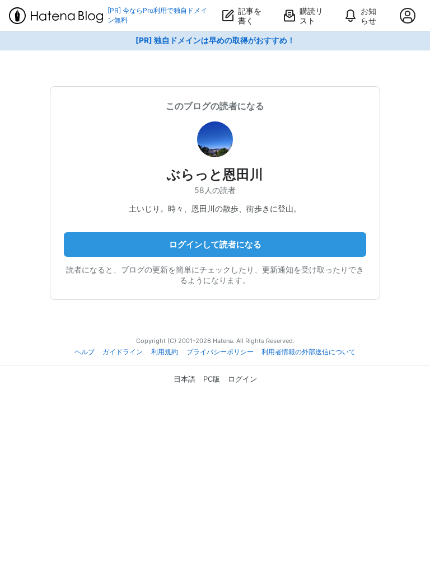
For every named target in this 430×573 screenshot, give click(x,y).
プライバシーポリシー (220, 352)
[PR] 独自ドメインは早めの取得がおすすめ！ (215, 40)
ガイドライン (122, 352)
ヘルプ (84, 352)
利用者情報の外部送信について (308, 352)
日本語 (184, 378)
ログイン (242, 378)
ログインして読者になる (215, 244)
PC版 (211, 378)
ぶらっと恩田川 (215, 174)
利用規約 (164, 352)
